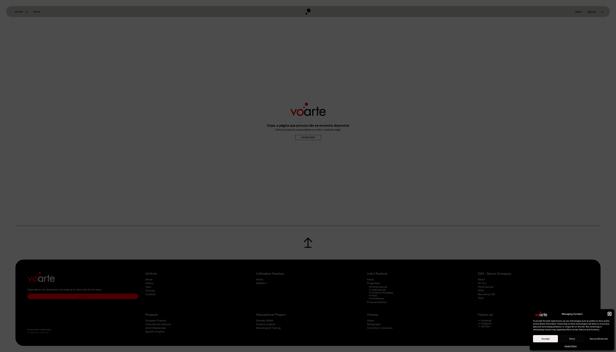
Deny (572, 338)
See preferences (599, 338)
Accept (546, 338)
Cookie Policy (571, 346)
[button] (609, 313)
